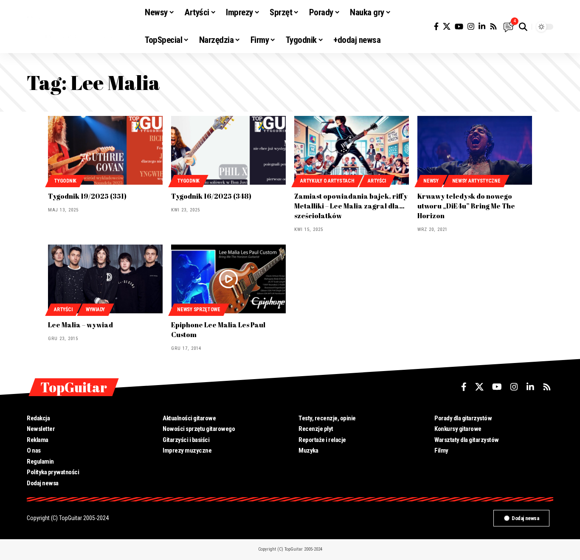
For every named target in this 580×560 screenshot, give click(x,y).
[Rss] (493, 26)
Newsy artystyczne (476, 181)
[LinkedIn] (481, 26)
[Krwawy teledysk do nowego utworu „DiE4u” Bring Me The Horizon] (474, 150)
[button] (523, 27)
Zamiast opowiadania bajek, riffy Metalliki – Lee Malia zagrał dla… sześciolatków (351, 205)
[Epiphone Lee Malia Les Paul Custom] (228, 279)
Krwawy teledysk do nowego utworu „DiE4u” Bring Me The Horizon (466, 205)
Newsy (431, 181)
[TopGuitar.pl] (79, 26)
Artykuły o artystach (327, 181)
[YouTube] (459, 26)
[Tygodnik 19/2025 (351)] (105, 150)
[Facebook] (436, 26)
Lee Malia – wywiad (80, 324)
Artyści (377, 181)
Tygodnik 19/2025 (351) (87, 196)
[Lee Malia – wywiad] (105, 279)
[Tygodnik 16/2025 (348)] (228, 150)
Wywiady (95, 309)
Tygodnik (65, 181)
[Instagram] (470, 26)
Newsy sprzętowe (198, 309)
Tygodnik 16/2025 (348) (211, 196)
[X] (447, 26)
